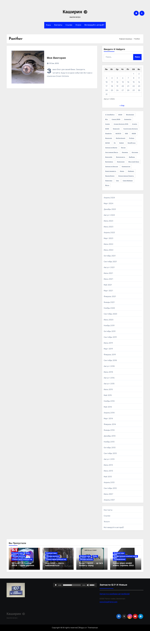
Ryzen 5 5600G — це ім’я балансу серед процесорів (91, 565)
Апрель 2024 (109, 198)
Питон (123, 147)
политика (108, 180)
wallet (121, 143)
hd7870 (118, 133)
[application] (75, 585)
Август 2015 (109, 384)
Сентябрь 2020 (110, 314)
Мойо (27, 553)
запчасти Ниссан (111, 166)
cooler (107, 124)
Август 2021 (109, 267)
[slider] (72, 585)
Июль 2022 (108, 244)
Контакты (58, 25)
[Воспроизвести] (56, 585)
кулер (122, 171)
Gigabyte (108, 133)
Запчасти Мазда (111, 147)
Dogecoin (116, 129)
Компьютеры (17, 553)
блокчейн (108, 157)
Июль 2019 (108, 343)
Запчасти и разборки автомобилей (115, 594)
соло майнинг (128, 180)
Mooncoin (108, 138)
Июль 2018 (108, 372)
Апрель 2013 (109, 482)
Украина (125, 152)
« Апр (122, 106)
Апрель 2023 (109, 232)
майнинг (131, 171)
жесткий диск (133, 162)
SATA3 (107, 143)
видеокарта (120, 157)
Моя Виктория (56, 58)
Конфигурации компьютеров (125, 556)
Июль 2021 (108, 273)
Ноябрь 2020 (109, 308)
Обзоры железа (18, 556)
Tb (115, 143)
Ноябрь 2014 (109, 401)
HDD (126, 133)
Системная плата (111, 152)
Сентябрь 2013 (110, 453)
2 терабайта (109, 114)
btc (106, 119)
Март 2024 (108, 203)
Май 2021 (108, 285)
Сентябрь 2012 (110, 488)
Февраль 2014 (110, 424)
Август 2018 (109, 366)
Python (131, 138)
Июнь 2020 (108, 320)
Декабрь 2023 (110, 209)
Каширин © (75, 12)
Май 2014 (108, 407)
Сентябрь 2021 (110, 262)
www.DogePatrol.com (108, 602)
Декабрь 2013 (109, 436)
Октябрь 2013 (109, 448)
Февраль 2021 (110, 296)
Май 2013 (108, 477)
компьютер (126, 166)
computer (127, 119)
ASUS (120, 114)
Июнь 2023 (108, 227)
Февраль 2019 (110, 355)
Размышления (119, 559)
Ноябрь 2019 (109, 325)
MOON (134, 133)
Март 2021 (108, 291)
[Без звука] (88, 585)
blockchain (130, 114)
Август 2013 (109, 459)
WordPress (132, 143)
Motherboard (120, 138)
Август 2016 (109, 378)
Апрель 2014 (109, 413)
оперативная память (126, 176)
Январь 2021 (109, 302)
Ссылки (69, 25)
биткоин (135, 152)
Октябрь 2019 (110, 331)
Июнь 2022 (108, 250)
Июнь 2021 (108, 279)
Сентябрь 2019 (110, 337)
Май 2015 (108, 395)
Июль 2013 (108, 465)
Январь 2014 (109, 430)
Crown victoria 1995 (121, 124)
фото (107, 185)
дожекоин (121, 162)
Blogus (82, 628)
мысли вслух (109, 176)
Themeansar (93, 628)
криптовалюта (110, 171)
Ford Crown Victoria (130, 129)
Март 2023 (108, 238)
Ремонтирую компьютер (22, 559)
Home (48, 25)
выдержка (109, 162)
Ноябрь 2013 (109, 442)
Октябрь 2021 (110, 256)
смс (117, 180)
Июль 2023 (108, 221)
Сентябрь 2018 (110, 360)
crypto (134, 124)
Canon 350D (116, 119)
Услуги (78, 25)
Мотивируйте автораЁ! (94, 25)
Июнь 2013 (108, 471)
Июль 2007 (108, 494)
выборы (132, 157)
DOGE (107, 129)
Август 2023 (109, 215)
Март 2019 (108, 349)
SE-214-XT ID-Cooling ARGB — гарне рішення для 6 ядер (23, 565)
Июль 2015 (108, 389)
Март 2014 (108, 418)
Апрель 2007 (109, 500)
